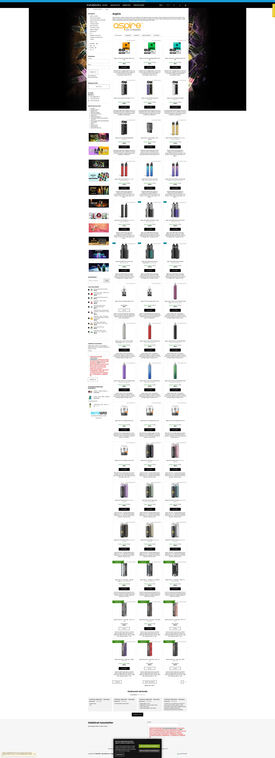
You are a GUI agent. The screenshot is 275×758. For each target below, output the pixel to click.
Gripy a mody (93, 22)
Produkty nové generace (96, 37)
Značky (92, 39)
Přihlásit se (93, 72)
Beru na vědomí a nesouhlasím (149, 751)
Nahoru (118, 682)
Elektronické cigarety (95, 18)
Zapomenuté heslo (93, 77)
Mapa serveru (94, 125)
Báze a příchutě (94, 25)
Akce (92, 45)
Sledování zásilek (95, 112)
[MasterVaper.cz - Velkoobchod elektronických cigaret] (98, 413)
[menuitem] (105, 5)
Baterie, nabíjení (94, 29)
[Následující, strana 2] (182, 682)
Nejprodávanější (146, 35)
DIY (91, 33)
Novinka (93, 47)
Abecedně (156, 35)
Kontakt (93, 108)
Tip (91, 49)
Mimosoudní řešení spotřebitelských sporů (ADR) (100, 121)
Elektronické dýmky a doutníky (97, 20)
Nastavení (119, 754)
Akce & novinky (94, 16)
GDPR (92, 123)
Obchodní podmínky (96, 114)
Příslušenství (93, 31)
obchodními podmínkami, (93, 358)
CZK (168, 5)
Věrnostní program (95, 116)
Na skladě (94, 43)
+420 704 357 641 (94, 98)
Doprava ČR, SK (94, 109)
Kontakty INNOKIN (112, 748)
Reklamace (93, 115)
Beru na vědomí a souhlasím (149, 746)
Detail (124, 310)
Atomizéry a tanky (94, 27)
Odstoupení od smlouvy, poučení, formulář (99, 118)
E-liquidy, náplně (94, 23)
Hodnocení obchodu (96, 128)
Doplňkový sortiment (95, 35)
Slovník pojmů (94, 126)
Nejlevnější (128, 35)
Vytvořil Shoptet (183, 753)
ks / (98, 86)
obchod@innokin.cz (95, 97)
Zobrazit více (137, 714)
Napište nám (94, 111)
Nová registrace (92, 75)
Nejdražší (136, 35)
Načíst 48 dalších (150, 682)
